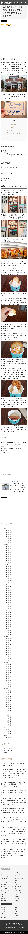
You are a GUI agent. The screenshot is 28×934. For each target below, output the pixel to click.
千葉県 (3, 913)
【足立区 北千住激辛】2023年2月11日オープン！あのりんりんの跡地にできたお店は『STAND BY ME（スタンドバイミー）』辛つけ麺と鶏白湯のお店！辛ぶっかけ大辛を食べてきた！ (14, 854)
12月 (7, 542)
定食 (16, 884)
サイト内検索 (21, 2)
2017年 (6, 564)
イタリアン (4, 880)
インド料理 (4, 882)
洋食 (16, 894)
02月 (7, 548)
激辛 (16, 882)
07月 (7, 532)
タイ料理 (3, 884)
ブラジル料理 (4, 892)
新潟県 (16, 909)
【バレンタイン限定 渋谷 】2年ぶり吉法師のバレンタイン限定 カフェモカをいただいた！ (13, 792)
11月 (7, 540)
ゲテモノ (3, 872)
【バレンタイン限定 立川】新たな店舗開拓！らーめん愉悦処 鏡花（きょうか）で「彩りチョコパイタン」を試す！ (13, 784)
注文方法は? (9, 127)
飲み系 (3, 898)
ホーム (14, 928)
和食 (16, 880)
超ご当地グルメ (10, 2)
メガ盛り (17, 896)
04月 (7, 552)
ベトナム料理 (18, 886)
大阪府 (16, 915)
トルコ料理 (4, 878)
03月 (7, 550)
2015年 (6, 528)
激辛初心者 (7, 752)
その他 (16, 872)
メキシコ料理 (4, 876)
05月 (7, 530)
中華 (2, 894)
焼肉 (2, 896)
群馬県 (3, 909)
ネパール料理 (18, 892)
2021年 (6, 663)
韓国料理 (3, 900)
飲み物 (16, 900)
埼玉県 (3, 911)
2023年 (6, 713)
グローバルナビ (25, 2)
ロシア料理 (17, 874)
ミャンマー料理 (5, 890)
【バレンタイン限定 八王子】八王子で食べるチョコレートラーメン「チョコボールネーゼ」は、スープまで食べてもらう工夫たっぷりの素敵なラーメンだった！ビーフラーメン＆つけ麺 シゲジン (13, 774)
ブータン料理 (18, 876)
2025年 (6, 735)
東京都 (3, 915)
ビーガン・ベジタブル (7, 886)
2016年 (6, 544)
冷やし (16, 888)
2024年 (6, 727)
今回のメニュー (10, 130)
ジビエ (3, 874)
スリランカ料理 (19, 878)
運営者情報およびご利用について (12, 927)
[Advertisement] (14, 44)
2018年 (6, 585)
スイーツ (17, 898)
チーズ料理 (4, 888)
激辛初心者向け (8, 748)
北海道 (3, 907)
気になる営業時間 (11, 124)
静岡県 (16, 913)
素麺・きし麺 (18, 890)
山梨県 (16, 907)
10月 (7, 538)
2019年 (6, 611)
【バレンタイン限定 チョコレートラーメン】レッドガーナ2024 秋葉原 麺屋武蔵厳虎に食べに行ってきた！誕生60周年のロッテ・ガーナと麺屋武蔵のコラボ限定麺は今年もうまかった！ (13, 831)
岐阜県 (16, 911)
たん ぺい (13, 481)
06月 (7, 556)
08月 (7, 534)
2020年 (6, 637)
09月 (7, 536)
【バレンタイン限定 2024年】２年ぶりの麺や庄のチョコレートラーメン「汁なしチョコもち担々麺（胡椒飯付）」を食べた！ (13, 811)
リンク (22, 927)
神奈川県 (3, 917)
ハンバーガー (8, 750)
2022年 (6, 689)
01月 (7, 546)
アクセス (8, 138)
